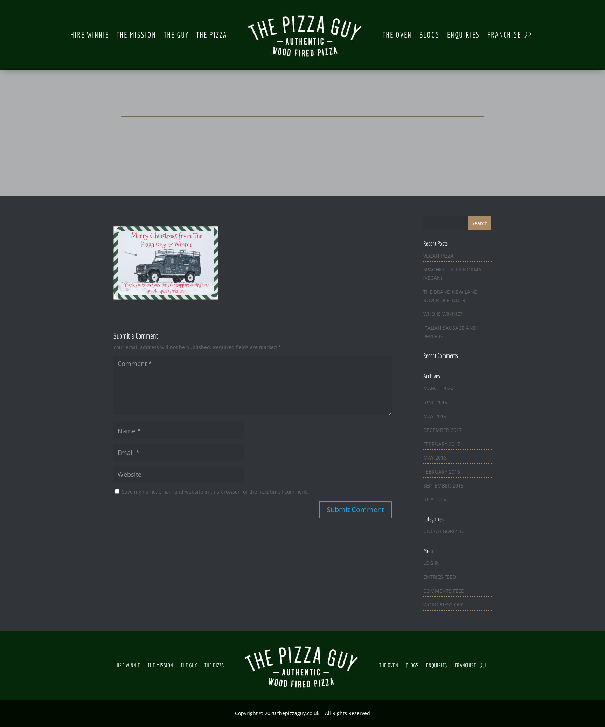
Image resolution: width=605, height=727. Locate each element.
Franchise (504, 34)
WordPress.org (444, 604)
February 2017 (441, 444)
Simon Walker (289, 156)
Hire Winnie (89, 34)
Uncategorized (443, 531)
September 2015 (443, 485)
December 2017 (442, 430)
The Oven (397, 34)
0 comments (325, 156)
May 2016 (434, 457)
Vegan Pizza (438, 255)
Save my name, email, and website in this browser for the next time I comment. (215, 491)
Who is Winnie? (442, 314)
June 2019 (435, 402)
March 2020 (438, 388)
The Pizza (211, 34)
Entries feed (439, 576)
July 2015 (434, 499)
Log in (431, 562)
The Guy (176, 34)
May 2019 (434, 416)
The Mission (136, 34)
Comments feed (444, 590)
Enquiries (463, 34)
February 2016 (441, 471)
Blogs (429, 34)
